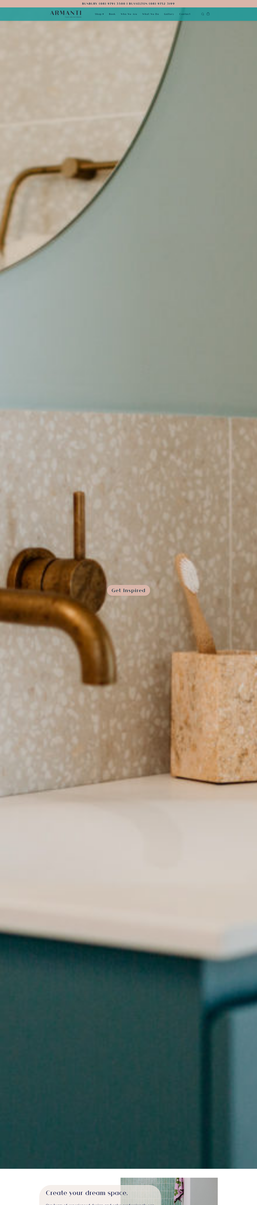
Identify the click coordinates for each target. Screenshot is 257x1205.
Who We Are (129, 14)
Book (112, 14)
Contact (185, 14)
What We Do (150, 14)
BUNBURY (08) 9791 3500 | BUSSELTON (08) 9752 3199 (128, 4)
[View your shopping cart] (208, 14)
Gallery (169, 14)
